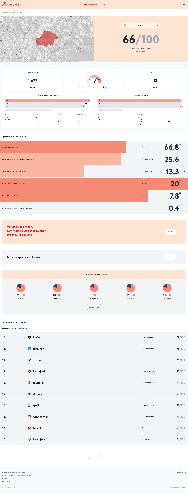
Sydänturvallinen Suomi (94, 5)
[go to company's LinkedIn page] (180, 472)
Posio (36, 337)
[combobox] (141, 25)
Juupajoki (39, 382)
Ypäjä (36, 405)
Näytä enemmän (94, 307)
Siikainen (38, 348)
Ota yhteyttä (6, 481)
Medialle (4, 478)
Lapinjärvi (39, 439)
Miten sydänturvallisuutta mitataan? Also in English (16, 475)
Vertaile (170, 232)
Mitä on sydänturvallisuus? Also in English (14, 472)
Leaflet (81, 61)
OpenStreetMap (86, 61)
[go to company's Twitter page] (178, 472)
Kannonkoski (41, 416)
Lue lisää (170, 257)
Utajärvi (38, 394)
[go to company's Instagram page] (182, 472)
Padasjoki (39, 371)
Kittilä (37, 360)
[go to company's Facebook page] (175, 472)
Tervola (37, 428)
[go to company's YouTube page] (185, 472)
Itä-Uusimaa (20, 12)
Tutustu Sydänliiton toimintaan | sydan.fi (177, 487)
